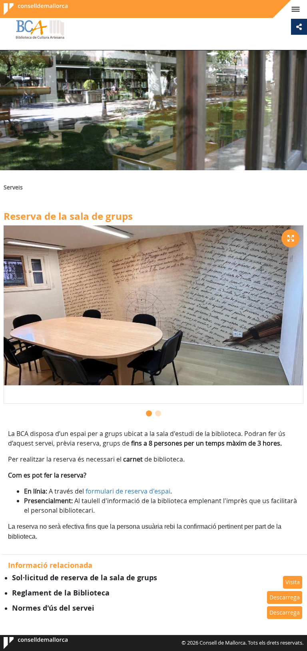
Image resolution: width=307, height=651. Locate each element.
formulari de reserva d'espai (128, 491)
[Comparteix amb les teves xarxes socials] (299, 27)
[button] (149, 413)
